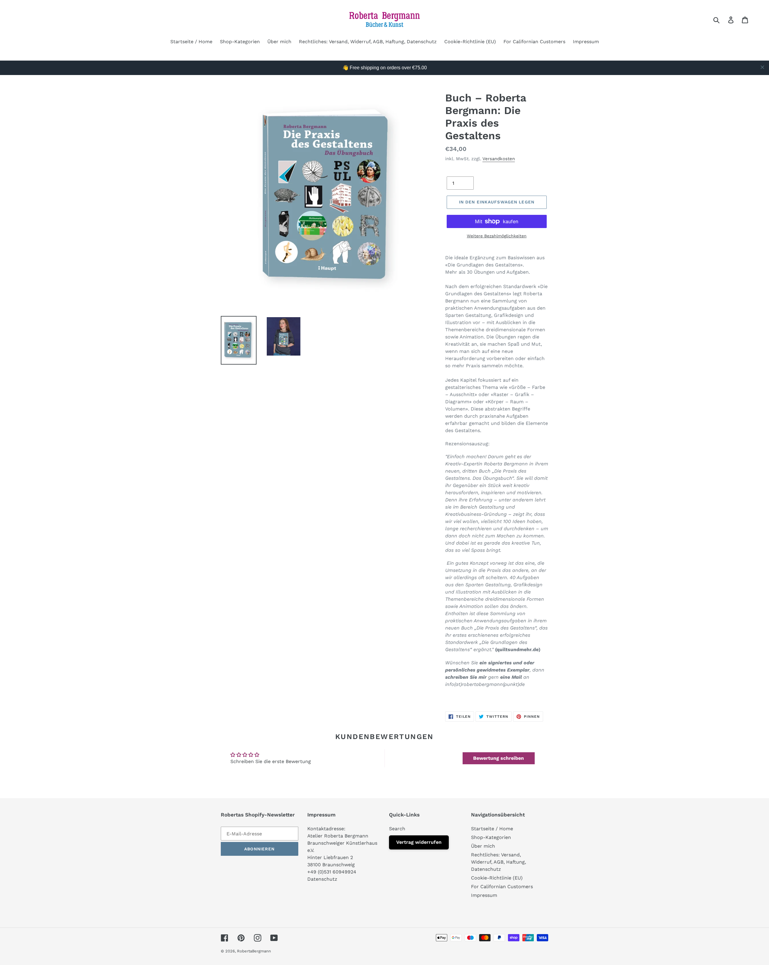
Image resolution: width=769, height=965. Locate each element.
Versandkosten (498, 158)
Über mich (483, 846)
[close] (762, 67)
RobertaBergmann (254, 951)
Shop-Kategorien (491, 837)
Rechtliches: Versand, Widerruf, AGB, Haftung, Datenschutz (498, 862)
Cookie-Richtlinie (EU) (497, 878)
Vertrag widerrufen (419, 842)
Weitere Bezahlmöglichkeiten (497, 235)
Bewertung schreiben (498, 758)
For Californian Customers (502, 886)
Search (397, 828)
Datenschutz (322, 879)
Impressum (484, 895)
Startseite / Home (492, 828)
